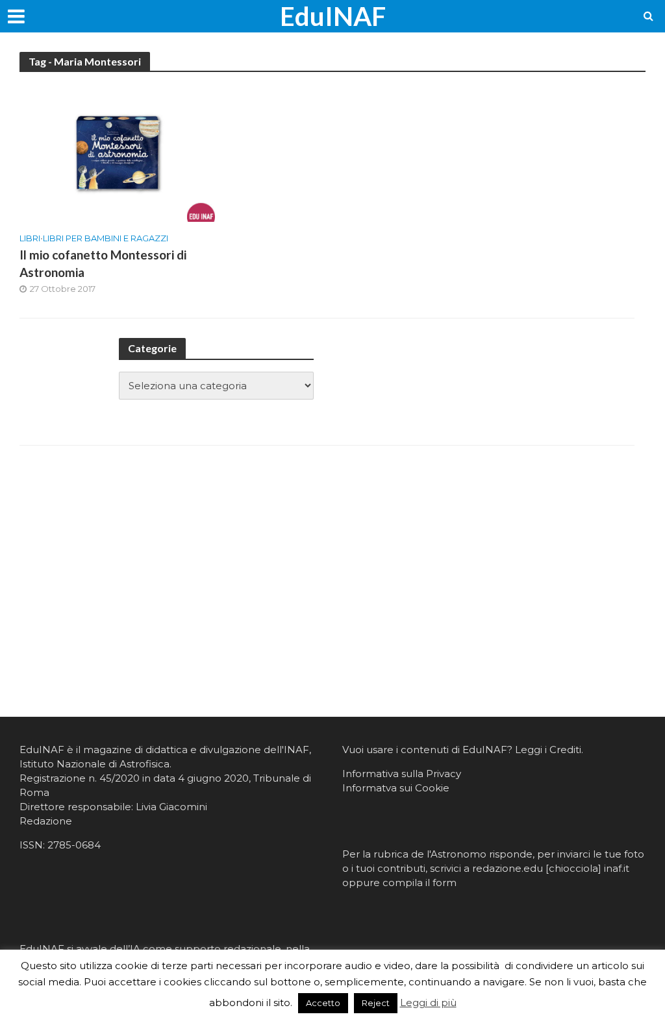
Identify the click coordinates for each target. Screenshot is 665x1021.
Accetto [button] (323, 1003)
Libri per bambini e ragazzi (105, 238)
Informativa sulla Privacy (401, 773)
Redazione (45, 821)
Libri (29, 238)
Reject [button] (376, 1003)
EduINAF (333, 16)
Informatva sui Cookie (395, 788)
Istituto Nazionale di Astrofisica (94, 764)
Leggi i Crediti (548, 749)
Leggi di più (428, 1002)
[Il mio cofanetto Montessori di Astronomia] (117, 152)
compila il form (420, 882)
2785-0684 (74, 845)
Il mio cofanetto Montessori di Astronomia (102, 263)
